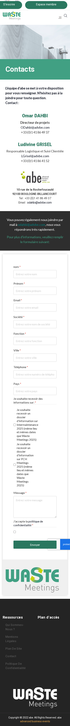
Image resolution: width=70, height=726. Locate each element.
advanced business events (35, 721)
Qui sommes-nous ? (14, 627)
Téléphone (20, 367)
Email (17, 300)
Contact (10, 656)
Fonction (19, 333)
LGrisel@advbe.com (35, 156)
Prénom (19, 283)
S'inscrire (9, 4)
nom (17, 266)
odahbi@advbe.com (39, 202)
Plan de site (13, 648)
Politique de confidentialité (15, 666)
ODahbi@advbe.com (35, 127)
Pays (17, 383)
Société (18, 317)
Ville (17, 350)
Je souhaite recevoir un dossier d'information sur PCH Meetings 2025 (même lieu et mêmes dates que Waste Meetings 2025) (25, 464)
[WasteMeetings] (12, 15)
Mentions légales (11, 639)
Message (20, 492)
